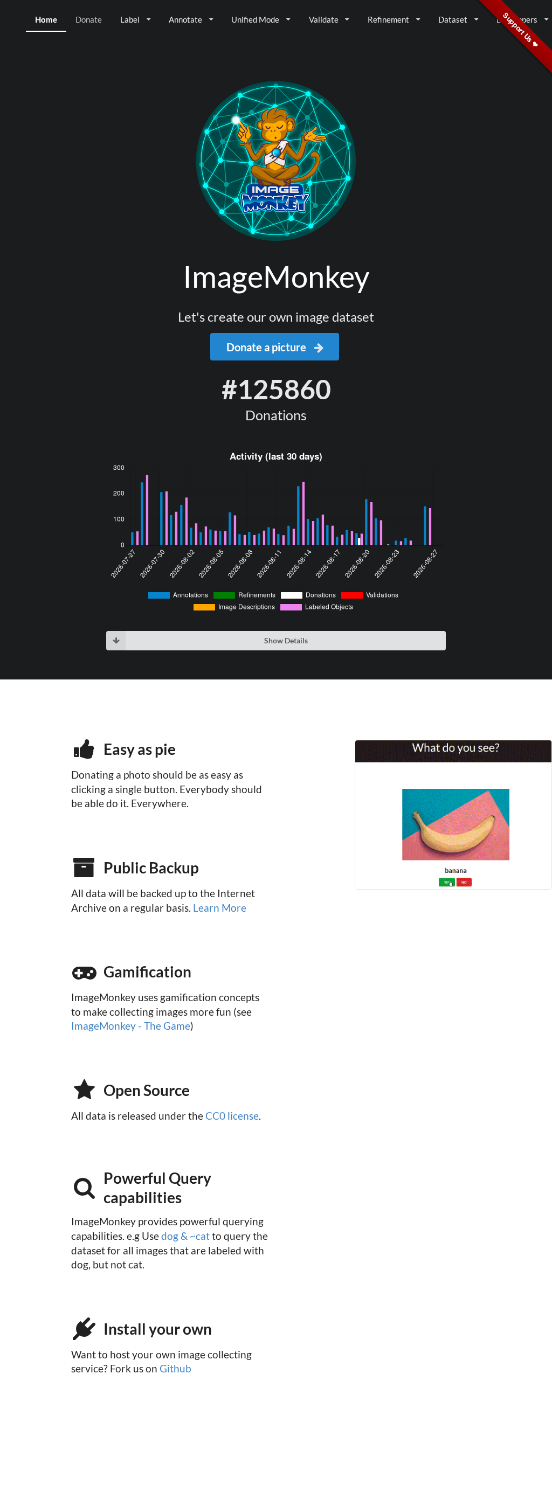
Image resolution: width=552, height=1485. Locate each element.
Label (130, 19)
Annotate (185, 19)
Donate (88, 19)
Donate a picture (267, 347)
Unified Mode (255, 19)
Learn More (219, 908)
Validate (324, 19)
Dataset (452, 19)
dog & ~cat (185, 1236)
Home (46, 19)
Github (175, 1369)
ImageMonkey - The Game (130, 1026)
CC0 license (232, 1116)
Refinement (388, 19)
